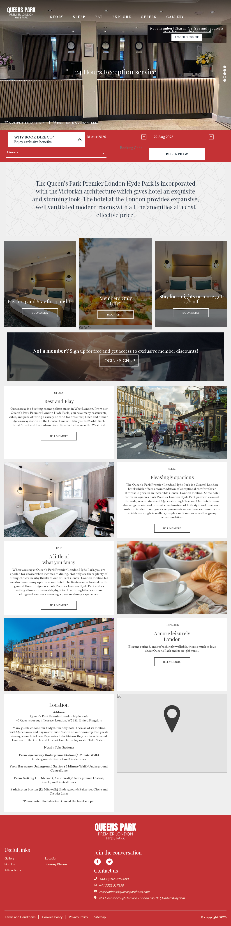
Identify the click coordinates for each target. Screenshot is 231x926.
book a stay (40, 312)
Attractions (13, 870)
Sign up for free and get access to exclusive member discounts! (115, 355)
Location (51, 858)
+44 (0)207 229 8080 (113, 879)
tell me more (59, 436)
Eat (99, 17)
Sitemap (100, 917)
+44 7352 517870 (111, 885)
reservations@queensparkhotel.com (124, 892)
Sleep (79, 17)
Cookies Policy (52, 917)
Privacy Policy (78, 917)
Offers (149, 17)
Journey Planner (56, 864)
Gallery (175, 17)
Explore (121, 17)
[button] (172, 719)
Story (56, 17)
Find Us (10, 864)
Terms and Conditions (20, 917)
